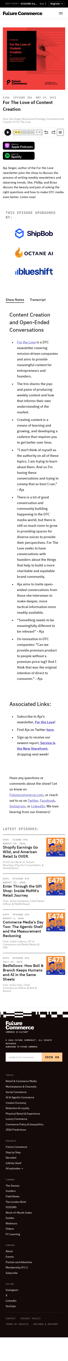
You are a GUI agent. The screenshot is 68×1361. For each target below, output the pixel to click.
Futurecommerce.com (26, 795)
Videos (10, 1229)
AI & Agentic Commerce (20, 1097)
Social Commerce (16, 1092)
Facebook (47, 801)
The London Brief (16, 1202)
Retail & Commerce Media (21, 1081)
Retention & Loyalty (17, 1108)
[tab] (15, 300)
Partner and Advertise (19, 1262)
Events (10, 1257)
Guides (10, 1218)
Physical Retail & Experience (23, 1113)
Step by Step (13, 1152)
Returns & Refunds (45, 1324)
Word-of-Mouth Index (19, 1212)
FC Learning (13, 1234)
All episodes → (14, 1168)
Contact (11, 1318)
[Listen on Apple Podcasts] (19, 146)
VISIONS (11, 1207)
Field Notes (12, 1196)
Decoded (11, 1158)
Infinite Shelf (13, 1163)
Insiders (11, 1191)
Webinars (11, 1223)
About (9, 1251)
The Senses (12, 1185)
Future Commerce (16, 1147)
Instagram (17, 806)
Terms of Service (17, 1324)
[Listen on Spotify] (19, 156)
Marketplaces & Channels (21, 1086)
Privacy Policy (31, 1318)
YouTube (11, 1306)
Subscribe (12, 1273)
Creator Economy (16, 1103)
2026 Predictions (16, 1130)
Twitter (33, 801)
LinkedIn (38, 806)
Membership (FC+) (17, 1267)
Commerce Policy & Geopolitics (24, 1124)
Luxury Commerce (16, 1119)
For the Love (26, 342)
